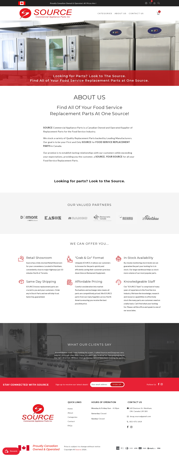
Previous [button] (21, 219)
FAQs (70, 426)
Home (70, 409)
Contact (71, 421)
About (70, 413)
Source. (117, 181)
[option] (28, 218)
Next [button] (155, 219)
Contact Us (136, 13)
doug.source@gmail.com (140, 416)
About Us (120, 13)
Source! (120, 113)
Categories (105, 13)
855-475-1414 (136, 422)
